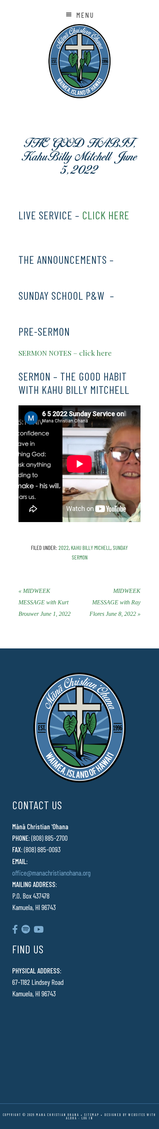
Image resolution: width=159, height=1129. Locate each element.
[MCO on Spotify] (25, 929)
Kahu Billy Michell (91, 547)
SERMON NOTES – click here (65, 353)
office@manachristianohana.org (51, 873)
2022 (63, 547)
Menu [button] (85, 14)
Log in (87, 1118)
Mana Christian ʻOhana (79, 61)
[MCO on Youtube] (39, 929)
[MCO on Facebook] (15, 929)
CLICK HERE (105, 215)
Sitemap (91, 1115)
